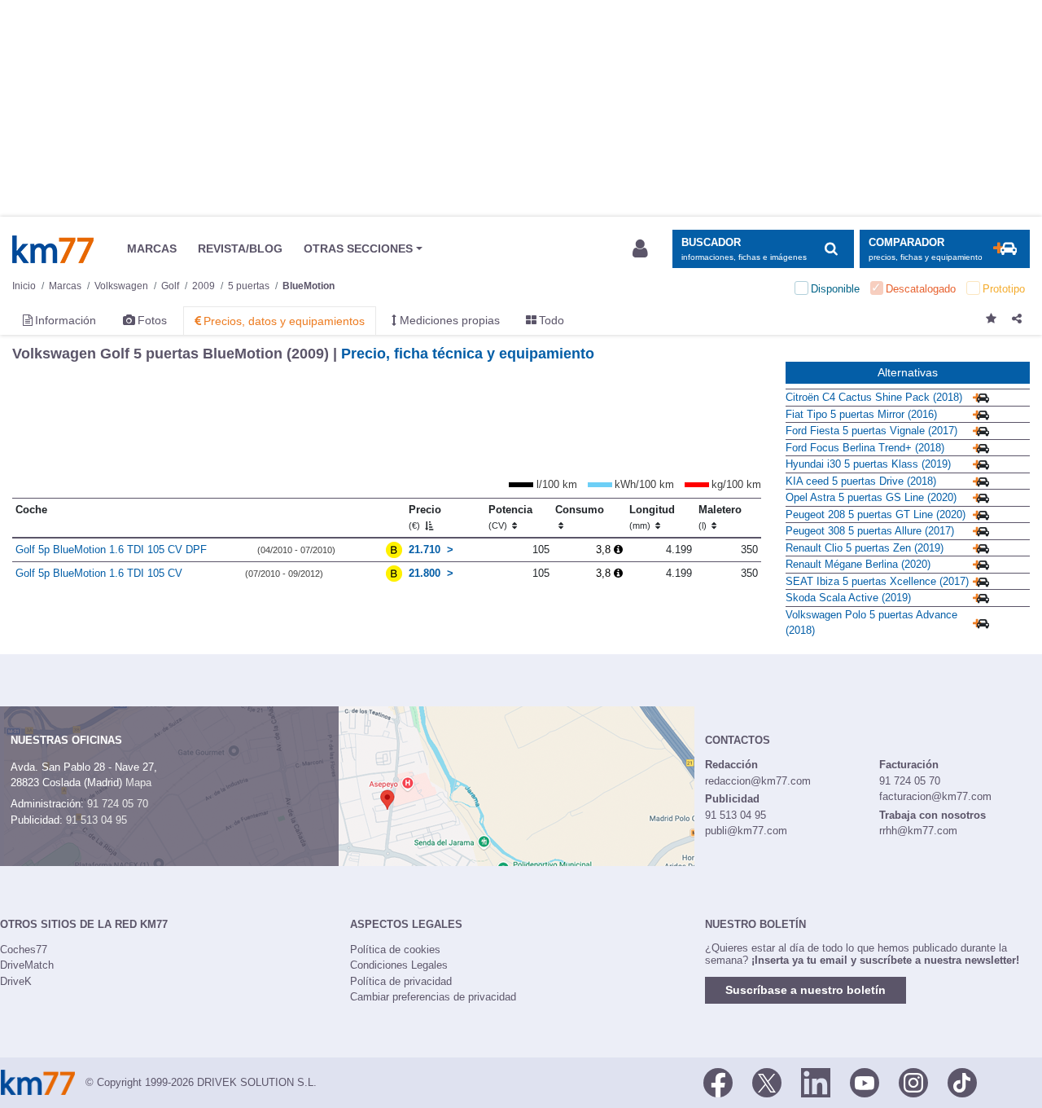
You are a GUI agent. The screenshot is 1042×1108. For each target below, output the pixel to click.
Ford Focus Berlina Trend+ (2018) (865, 448)
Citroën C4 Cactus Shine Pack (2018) (874, 397)
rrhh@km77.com (918, 830)
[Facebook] (718, 1081)
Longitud (652, 517)
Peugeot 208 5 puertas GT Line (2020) (875, 514)
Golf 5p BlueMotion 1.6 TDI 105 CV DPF (111, 549)
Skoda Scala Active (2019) (848, 597)
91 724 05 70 (117, 804)
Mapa (138, 782)
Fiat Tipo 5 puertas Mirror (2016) (861, 414)
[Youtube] (864, 1081)
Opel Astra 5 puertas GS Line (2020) (871, 497)
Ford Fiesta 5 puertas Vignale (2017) (871, 430)
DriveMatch (27, 965)
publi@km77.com (746, 830)
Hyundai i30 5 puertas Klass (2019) (868, 464)
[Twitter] (767, 1081)
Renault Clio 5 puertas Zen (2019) (864, 548)
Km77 (53, 249)
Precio (425, 517)
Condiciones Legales (399, 965)
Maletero (720, 517)
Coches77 (23, 949)
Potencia (510, 517)
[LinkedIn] (815, 1081)
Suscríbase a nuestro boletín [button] (805, 989)
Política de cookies (395, 949)
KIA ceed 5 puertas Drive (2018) (861, 481)
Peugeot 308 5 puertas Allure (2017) (870, 531)
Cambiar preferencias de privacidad (433, 997)
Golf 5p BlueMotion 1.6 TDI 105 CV (98, 573)
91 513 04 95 (96, 820)
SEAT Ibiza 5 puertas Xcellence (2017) (877, 581)
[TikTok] (962, 1081)
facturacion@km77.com (935, 796)
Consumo (579, 509)
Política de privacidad (401, 981)
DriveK (16, 981)
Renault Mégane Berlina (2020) (858, 564)
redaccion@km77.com (758, 781)
